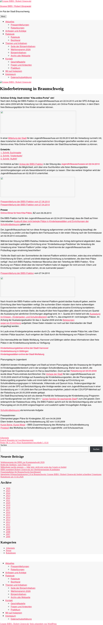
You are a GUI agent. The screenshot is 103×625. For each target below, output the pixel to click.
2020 (8, 503)
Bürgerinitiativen (18, 52)
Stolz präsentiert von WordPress (43, 624)
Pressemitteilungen (20, 24)
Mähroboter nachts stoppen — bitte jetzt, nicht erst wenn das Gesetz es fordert (33, 467)
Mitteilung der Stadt (17, 138)
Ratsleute (9, 33)
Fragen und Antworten (21, 64)
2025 (8, 490)
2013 (8, 520)
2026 (8, 488)
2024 (8, 493)
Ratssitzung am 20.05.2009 (84, 370)
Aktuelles (9, 21)
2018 (8, 507)
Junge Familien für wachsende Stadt (59, 398)
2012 (8, 522)
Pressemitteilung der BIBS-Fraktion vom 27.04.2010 (25, 204)
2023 (8, 495)
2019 (8, 505)
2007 (8, 534)
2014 (8, 517)
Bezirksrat (15, 40)
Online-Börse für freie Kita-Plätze (16, 212)
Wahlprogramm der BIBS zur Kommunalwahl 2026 (23, 462)
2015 (8, 515)
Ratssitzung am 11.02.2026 (12, 477)
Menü (3, 16)
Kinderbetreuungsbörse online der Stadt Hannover (24, 348)
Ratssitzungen (17, 27)
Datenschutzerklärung (21, 77)
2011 (8, 524)
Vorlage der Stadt (54, 373)
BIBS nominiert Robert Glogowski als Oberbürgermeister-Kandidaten (30, 469)
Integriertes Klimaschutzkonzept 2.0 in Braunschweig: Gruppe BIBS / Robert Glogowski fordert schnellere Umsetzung (51, 474)
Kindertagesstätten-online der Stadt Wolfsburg (22, 354)
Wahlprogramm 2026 (21, 49)
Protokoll (5, 427)
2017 (8, 510)
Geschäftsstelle (18, 61)
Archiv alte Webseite (20, 55)
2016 (8, 512)
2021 (8, 500)
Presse (8, 550)
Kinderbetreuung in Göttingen (15, 351)
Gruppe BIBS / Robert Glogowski (15, 6)
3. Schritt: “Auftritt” (9, 158)
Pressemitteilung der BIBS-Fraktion (17, 273)
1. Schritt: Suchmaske (11, 152)
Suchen (4, 445)
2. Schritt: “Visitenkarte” (12, 155)
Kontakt (9, 58)
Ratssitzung (11, 553)
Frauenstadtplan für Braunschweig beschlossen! (21, 472)
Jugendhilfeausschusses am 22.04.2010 (80, 163)
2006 (8, 536)
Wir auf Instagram (13, 71)
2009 (8, 529)
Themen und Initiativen (16, 43)
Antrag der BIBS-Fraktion (31, 163)
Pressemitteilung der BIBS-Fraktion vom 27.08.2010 (25, 201)
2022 (8, 498)
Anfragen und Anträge (15, 30)
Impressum (10, 74)
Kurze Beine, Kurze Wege (13, 424)
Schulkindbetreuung (10, 410)
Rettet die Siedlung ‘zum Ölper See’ (16, 465)
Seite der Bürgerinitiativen (23, 46)
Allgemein (4, 438)
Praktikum (15, 68)
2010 (8, 527)
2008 (8, 532)
